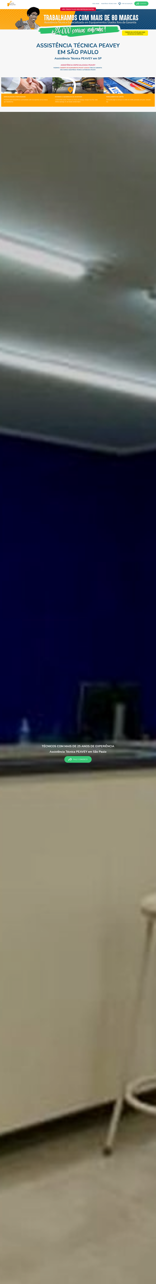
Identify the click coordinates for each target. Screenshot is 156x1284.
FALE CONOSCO (80, 759)
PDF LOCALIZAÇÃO (127, 3)
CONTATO (143, 3)
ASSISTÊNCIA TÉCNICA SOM (109, 3)
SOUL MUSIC (95, 3)
